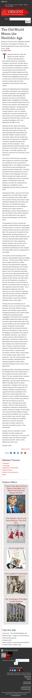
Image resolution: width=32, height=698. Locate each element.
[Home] (15, 12)
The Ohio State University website (4, 1)
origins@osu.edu (27, 676)
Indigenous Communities (10, 468)
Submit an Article (27, 682)
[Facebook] (11, 453)
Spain (4, 474)
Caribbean (5, 463)
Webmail (26, 4)
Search (7, 19)
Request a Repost (27, 683)
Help (6, 4)
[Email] (25, 453)
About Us (29, 679)
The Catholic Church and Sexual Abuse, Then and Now (16, 520)
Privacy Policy (28, 677)
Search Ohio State (9, 6)
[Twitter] (18, 453)
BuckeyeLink (11, 4)
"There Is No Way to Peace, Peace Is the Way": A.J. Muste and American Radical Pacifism (16, 489)
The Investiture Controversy (16, 574)
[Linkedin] (14, 453)
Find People (20, 4)
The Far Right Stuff (16, 548)
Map (16, 4)
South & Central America (10, 472)
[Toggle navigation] (28, 24)
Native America (7, 470)
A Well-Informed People (26, 687)
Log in (29, 691)
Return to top (25, 449)
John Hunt (7, 50)
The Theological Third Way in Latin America (16, 600)
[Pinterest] (21, 453)
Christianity (5, 466)
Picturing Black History (26, 689)
